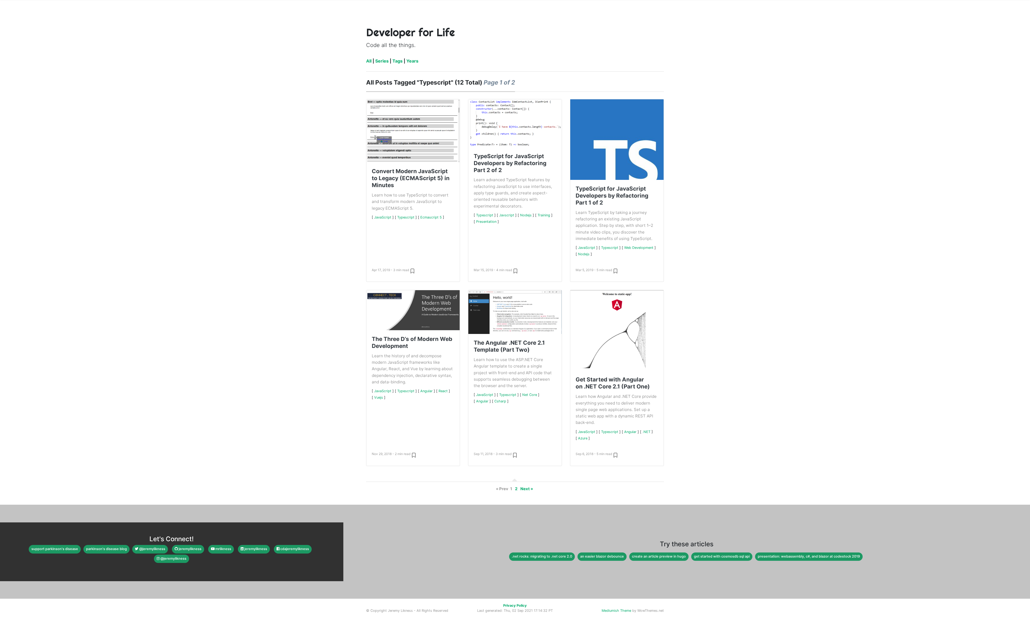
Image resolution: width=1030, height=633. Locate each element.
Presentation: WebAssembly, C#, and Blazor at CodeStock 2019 (809, 556)
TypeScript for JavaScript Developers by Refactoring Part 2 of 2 (510, 163)
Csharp (500, 401)
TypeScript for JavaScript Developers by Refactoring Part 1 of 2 (612, 195)
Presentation (486, 222)
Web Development (638, 248)
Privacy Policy (515, 605)
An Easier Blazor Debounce (602, 556)
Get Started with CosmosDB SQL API (722, 556)
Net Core (529, 395)
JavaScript (382, 217)
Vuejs (378, 397)
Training (544, 215)
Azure (582, 438)
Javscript (506, 215)
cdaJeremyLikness (294, 549)
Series (382, 61)
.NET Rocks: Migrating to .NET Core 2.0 (542, 556)
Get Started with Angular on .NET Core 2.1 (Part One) (613, 383)
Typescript (405, 217)
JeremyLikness (189, 549)
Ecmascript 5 (431, 217)
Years (412, 61)
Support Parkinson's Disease (54, 549)
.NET (646, 432)
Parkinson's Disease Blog (106, 549)
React (443, 391)
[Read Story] (412, 271)
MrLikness (223, 549)
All (368, 61)
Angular (426, 391)
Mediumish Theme (616, 611)
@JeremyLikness (151, 549)
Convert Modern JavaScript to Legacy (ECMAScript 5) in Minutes (411, 178)
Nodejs (526, 215)
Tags (397, 61)
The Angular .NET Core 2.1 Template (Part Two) (509, 346)
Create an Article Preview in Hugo (659, 556)
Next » (526, 488)
